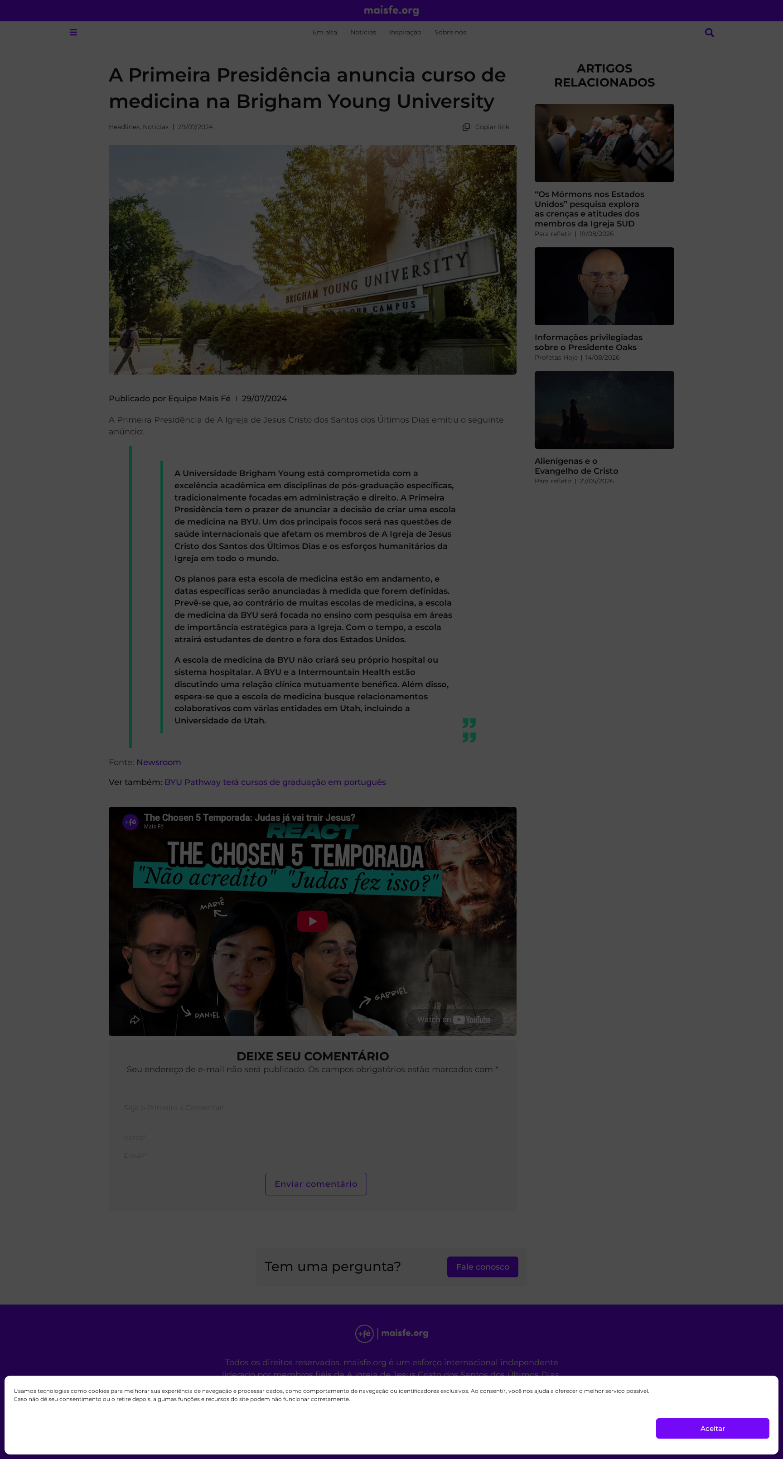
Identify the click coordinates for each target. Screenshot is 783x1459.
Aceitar (713, 1428)
